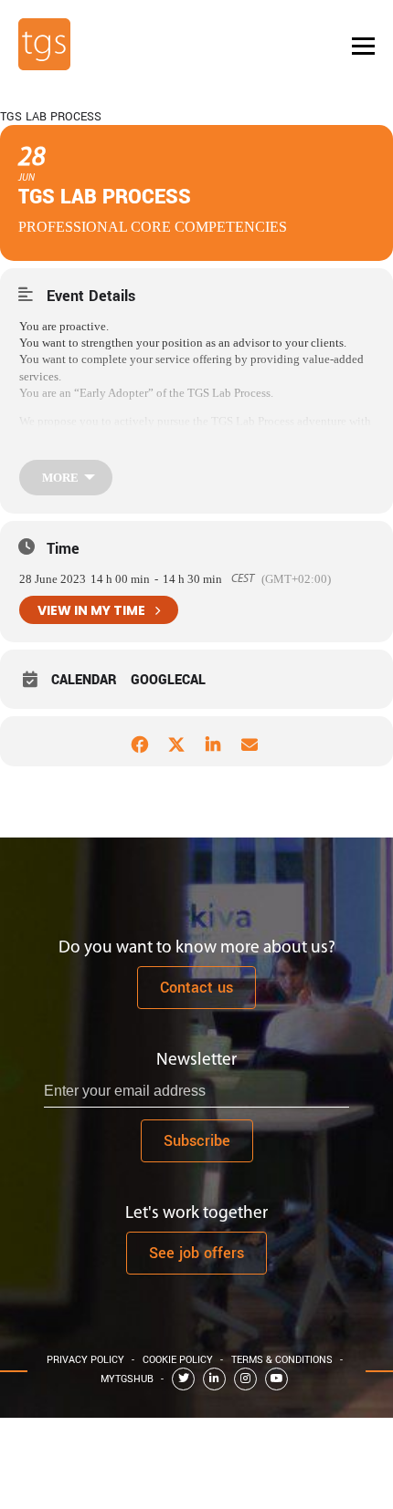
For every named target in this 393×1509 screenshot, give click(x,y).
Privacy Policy (85, 1360)
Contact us (196, 987)
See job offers (196, 1253)
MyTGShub (127, 1379)
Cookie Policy (178, 1360)
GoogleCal (168, 680)
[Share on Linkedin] (212, 741)
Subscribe (197, 1140)
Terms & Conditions (282, 1360)
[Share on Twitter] (176, 741)
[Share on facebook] (139, 741)
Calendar (84, 680)
